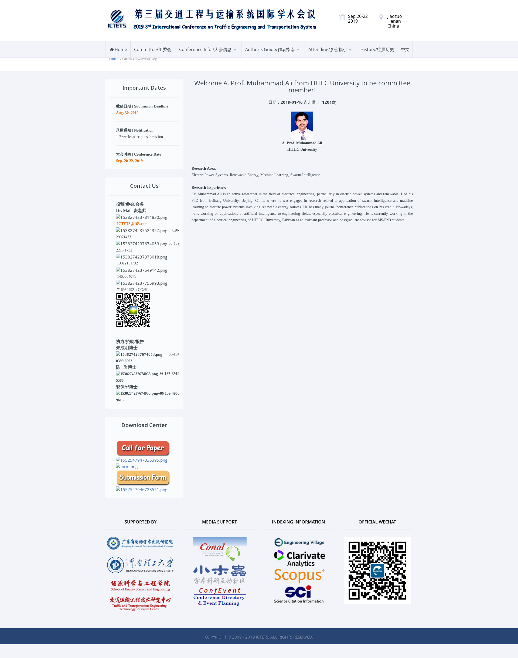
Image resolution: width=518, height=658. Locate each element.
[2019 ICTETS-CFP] (143, 448)
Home (121, 49)
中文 (405, 49)
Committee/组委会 (152, 49)
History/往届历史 (377, 49)
